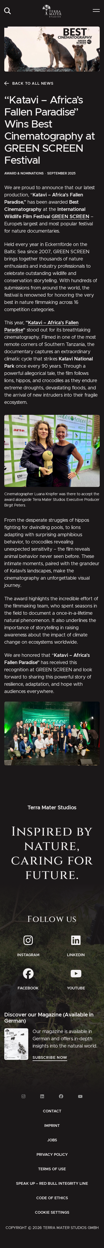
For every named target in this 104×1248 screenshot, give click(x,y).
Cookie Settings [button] (52, 1213)
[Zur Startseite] (52, 11)
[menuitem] (7, 11)
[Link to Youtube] (80, 1096)
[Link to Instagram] (23, 1096)
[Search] (7, 11)
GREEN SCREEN (70, 216)
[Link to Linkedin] (42, 1096)
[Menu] (96, 11)
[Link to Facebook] (61, 1096)
